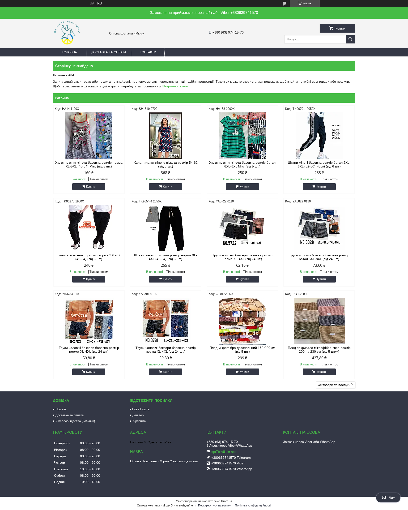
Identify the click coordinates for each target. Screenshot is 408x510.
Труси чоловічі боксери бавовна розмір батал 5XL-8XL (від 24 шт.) (319, 257)
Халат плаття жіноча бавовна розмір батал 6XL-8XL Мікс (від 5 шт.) (242, 164)
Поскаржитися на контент (215, 505)
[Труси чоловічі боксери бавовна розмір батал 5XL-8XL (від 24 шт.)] (319, 228)
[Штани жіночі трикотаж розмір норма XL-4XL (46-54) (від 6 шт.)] (166, 228)
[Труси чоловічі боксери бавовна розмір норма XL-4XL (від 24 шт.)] (242, 228)
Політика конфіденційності (253, 505)
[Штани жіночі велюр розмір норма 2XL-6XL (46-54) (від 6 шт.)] (89, 228)
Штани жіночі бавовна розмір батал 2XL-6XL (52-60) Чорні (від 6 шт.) (319, 164)
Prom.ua (226, 501)
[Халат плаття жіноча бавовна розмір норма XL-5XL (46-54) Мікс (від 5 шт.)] (89, 135)
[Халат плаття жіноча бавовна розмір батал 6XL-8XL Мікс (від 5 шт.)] (242, 135)
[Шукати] (350, 39)
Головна (69, 52)
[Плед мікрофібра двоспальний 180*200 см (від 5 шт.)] (242, 321)
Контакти (148, 52)
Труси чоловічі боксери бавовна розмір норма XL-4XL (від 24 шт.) (242, 257)
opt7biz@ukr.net (223, 452)
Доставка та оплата (108, 52)
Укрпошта (139, 421)
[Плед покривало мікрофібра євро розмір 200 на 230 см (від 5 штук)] (319, 321)
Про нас (61, 409)
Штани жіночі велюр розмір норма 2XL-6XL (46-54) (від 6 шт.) (88, 257)
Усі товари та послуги (333, 385)
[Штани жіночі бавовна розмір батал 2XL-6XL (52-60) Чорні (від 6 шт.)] (319, 135)
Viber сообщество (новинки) (75, 421)
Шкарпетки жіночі (175, 86)
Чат (392, 498)
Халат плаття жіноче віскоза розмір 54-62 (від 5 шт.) (166, 164)
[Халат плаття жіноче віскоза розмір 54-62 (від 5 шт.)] (166, 135)
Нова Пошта (140, 409)
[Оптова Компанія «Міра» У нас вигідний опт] (67, 46)
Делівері (138, 415)
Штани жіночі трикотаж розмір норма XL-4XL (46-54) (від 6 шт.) (165, 257)
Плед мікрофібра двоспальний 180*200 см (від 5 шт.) (242, 349)
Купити (91, 186)
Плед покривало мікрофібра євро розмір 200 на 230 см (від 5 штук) (319, 349)
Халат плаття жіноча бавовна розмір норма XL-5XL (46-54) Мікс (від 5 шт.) (89, 164)
